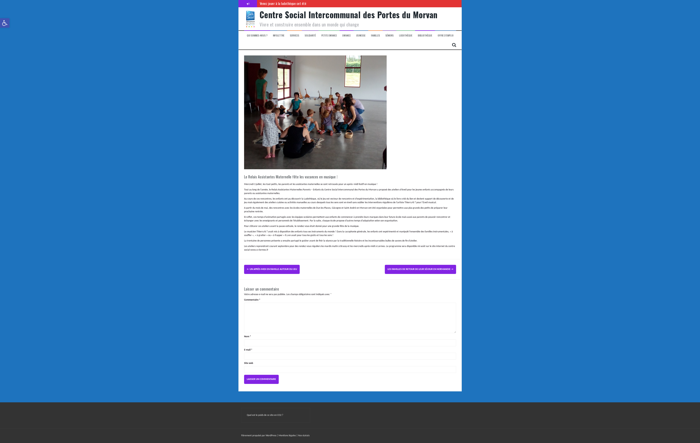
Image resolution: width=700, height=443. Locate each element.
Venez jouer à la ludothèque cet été (283, 3)
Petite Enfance (329, 35)
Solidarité (310, 35)
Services (294, 35)
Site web (248, 363)
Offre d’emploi (445, 35)
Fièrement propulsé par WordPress (259, 435)
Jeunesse (360, 35)
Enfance (346, 35)
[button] (4, 23)
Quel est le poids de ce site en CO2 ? (265, 415)
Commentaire (252, 300)
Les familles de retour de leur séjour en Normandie (420, 269)
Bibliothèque (425, 35)
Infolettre (278, 35)
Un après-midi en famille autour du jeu (272, 269)
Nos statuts (304, 435)
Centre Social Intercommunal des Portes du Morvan (349, 14)
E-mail (248, 350)
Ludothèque (405, 35)
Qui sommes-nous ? (257, 35)
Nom (247, 336)
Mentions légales (287, 435)
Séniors (389, 35)
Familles (375, 35)
